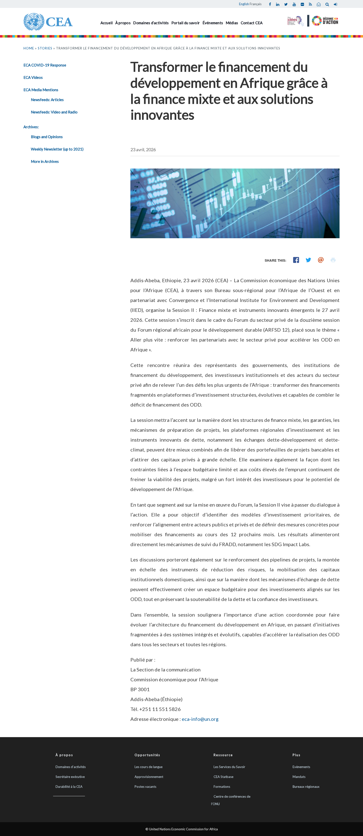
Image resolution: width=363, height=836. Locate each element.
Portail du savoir (185, 23)
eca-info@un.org (200, 719)
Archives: (31, 127)
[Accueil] (48, 21)
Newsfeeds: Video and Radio (54, 112)
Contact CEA (252, 23)
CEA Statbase (223, 777)
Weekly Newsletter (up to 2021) (57, 149)
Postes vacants (145, 787)
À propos (123, 23)
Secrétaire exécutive (70, 777)
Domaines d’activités (151, 23)
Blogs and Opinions (47, 136)
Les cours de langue (148, 767)
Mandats (299, 777)
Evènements (301, 767)
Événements (212, 23)
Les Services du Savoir (229, 767)
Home (28, 48)
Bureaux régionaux (306, 787)
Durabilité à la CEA (69, 787)
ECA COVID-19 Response (44, 65)
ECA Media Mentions (40, 89)
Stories (45, 48)
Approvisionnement (149, 777)
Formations (222, 787)
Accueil (107, 23)
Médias (232, 23)
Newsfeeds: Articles (47, 99)
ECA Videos (33, 77)
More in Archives (45, 161)
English (244, 4)
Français (256, 4)
